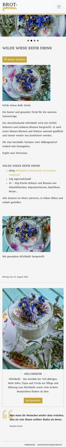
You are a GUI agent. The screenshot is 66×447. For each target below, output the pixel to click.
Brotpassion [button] (33, 400)
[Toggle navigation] (58, 7)
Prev (4, 25)
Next (61, 25)
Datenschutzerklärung (49, 445)
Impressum (30, 445)
